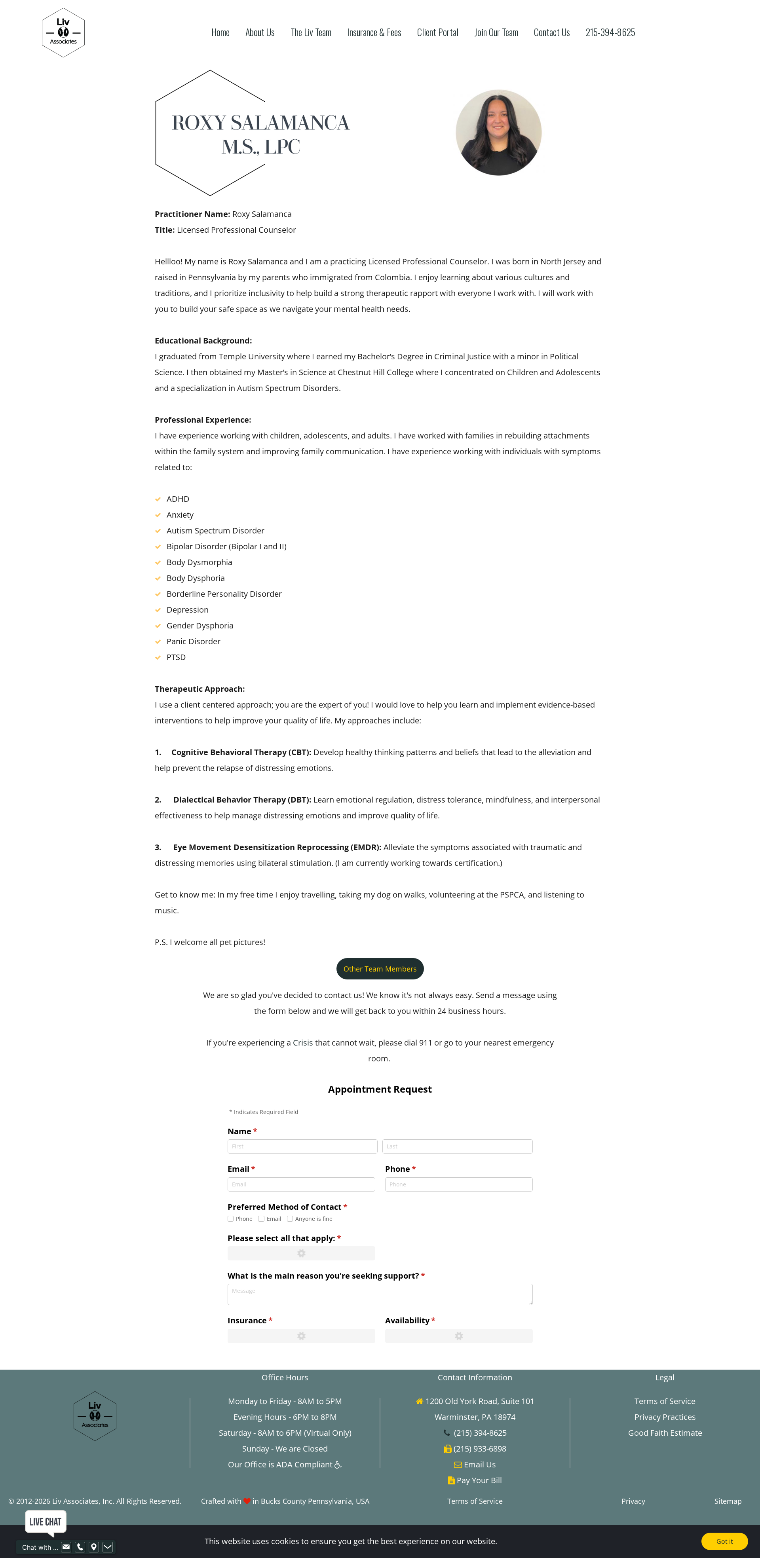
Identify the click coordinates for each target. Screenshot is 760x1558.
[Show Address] (94, 1547)
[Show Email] (66, 1547)
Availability (427, 1320)
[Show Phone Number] (80, 1547)
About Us (260, 32)
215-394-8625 (610, 32)
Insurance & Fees (374, 32)
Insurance (267, 1320)
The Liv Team (311, 32)
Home (220, 32)
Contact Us (552, 32)
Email (258, 1168)
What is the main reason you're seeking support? (343, 1275)
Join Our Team (496, 32)
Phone (417, 1168)
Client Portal (437, 32)
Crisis (303, 1042)
